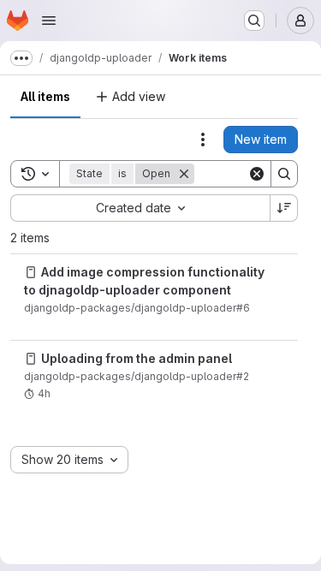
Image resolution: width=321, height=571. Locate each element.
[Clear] (257, 174)
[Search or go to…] (254, 20)
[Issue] (31, 272)
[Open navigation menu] (48, 20)
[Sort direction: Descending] (284, 208)
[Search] (284, 173)
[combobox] (140, 208)
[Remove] (184, 174)
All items (45, 96)
